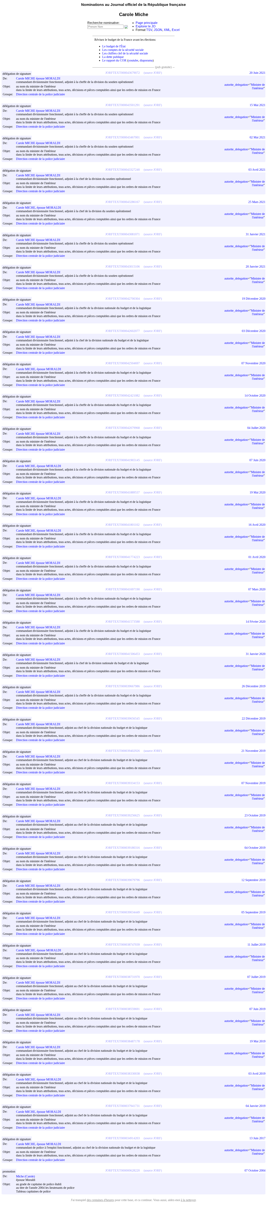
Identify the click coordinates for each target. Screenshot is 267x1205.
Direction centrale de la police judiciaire (40, 94)
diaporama (146, 60)
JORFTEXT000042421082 (122, 395)
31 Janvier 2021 (255, 234)
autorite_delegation (236, 84)
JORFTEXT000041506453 (122, 654)
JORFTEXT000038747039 (122, 944)
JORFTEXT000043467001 (122, 137)
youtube (133, 60)
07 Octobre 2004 (255, 1170)
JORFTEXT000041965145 (122, 460)
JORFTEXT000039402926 (122, 750)
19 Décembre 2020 (253, 298)
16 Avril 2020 (256, 524)
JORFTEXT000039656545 (122, 718)
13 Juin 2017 (257, 1138)
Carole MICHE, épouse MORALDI (38, 207)
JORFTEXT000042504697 (122, 363)
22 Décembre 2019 (253, 718)
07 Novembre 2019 (253, 783)
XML (167, 30)
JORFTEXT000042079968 (122, 427)
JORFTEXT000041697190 (122, 589)
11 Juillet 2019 (256, 944)
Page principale (147, 22)
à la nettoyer (188, 1200)
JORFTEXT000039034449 (122, 912)
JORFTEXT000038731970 (122, 977)
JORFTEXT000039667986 (122, 686)
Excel (176, 30)
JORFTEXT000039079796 (122, 880)
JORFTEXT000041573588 (122, 621)
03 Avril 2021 (256, 169)
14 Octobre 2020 (255, 395)
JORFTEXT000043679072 (122, 72)
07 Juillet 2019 (256, 977)
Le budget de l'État (113, 46)
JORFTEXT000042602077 (122, 331)
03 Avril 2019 (256, 1073)
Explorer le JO (145, 26)
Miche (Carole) (25, 1176)
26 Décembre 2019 (253, 686)
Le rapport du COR (114, 60)
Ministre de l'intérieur (258, 86)
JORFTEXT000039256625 (122, 815)
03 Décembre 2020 (253, 331)
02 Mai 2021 (257, 137)
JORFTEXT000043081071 (122, 234)
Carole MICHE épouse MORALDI (38, 78)
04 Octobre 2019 (255, 847)
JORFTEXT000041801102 (122, 524)
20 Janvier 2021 (255, 266)
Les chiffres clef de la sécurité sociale (125, 53)
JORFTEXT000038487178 (122, 1041)
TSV (149, 30)
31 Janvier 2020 (255, 654)
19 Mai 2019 (257, 1041)
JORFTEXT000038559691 (122, 1009)
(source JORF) (153, 72)
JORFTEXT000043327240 (122, 169)
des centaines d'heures (100, 1200)
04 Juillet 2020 (256, 427)
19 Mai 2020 (257, 492)
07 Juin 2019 (257, 1009)
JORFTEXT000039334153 (122, 783)
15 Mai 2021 (257, 105)
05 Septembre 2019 (253, 912)
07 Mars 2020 (256, 589)
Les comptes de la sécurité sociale (123, 49)
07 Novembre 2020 (253, 363)
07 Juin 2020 (257, 460)
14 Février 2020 (255, 621)
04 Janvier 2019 (255, 1106)
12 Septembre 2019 (253, 880)
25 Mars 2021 (256, 202)
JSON (158, 30)
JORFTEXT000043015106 (122, 266)
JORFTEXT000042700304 (122, 298)
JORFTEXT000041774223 (122, 557)
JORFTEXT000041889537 (122, 492)
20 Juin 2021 (257, 72)
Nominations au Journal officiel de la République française (133, 5)
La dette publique (113, 57)
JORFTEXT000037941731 (122, 1106)
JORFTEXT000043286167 (122, 202)
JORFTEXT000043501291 (122, 105)
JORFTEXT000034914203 (122, 1138)
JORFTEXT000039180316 (122, 847)
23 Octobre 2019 (255, 815)
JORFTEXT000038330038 (122, 1073)
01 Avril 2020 (256, 557)
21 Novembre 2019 (253, 750)
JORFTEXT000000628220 (122, 1170)
